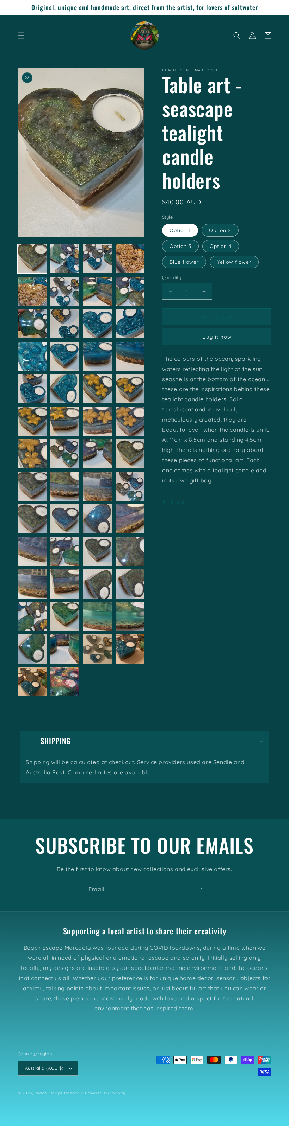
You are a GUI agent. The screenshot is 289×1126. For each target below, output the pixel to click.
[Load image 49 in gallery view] (32, 649)
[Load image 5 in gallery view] (32, 291)
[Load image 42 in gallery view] (65, 584)
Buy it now (217, 336)
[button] (21, 35)
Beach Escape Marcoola (59, 1092)
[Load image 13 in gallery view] (32, 356)
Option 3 (180, 246)
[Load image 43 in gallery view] (97, 584)
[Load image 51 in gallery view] (97, 649)
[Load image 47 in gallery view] (97, 616)
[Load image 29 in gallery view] (32, 486)
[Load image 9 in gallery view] (32, 323)
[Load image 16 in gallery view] (130, 356)
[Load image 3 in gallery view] (97, 258)
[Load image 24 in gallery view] (130, 421)
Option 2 (220, 230)
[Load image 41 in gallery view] (32, 584)
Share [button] (177, 502)
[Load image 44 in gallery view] (130, 584)
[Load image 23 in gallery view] (97, 421)
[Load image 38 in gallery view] (65, 551)
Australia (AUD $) (44, 1068)
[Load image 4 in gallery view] (130, 258)
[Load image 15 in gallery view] (97, 356)
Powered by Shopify (105, 1092)
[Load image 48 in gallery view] (130, 616)
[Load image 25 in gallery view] (32, 453)
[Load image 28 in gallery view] (130, 453)
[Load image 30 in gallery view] (65, 486)
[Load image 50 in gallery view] (65, 649)
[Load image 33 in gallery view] (32, 518)
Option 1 (180, 230)
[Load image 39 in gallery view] (97, 551)
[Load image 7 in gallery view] (97, 291)
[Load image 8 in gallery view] (130, 291)
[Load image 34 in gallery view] (65, 518)
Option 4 (221, 246)
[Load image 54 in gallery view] (65, 681)
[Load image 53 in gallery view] (32, 681)
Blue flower (184, 262)
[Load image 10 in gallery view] (65, 323)
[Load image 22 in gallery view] (65, 421)
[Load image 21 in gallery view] (32, 421)
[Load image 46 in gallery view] (65, 616)
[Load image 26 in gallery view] (65, 453)
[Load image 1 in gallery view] (32, 258)
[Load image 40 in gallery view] (130, 551)
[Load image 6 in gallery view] (65, 291)
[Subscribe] (200, 889)
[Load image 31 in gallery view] (97, 486)
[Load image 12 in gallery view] (130, 323)
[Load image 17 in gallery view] (32, 388)
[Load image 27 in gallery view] (97, 453)
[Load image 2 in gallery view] (65, 258)
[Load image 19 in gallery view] (97, 388)
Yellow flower (234, 262)
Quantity (171, 277)
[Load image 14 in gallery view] (65, 356)
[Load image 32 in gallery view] (130, 486)
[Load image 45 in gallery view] (32, 616)
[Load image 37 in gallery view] (32, 551)
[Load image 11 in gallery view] (97, 323)
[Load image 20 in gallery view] (130, 388)
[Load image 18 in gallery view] (65, 388)
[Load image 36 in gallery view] (130, 518)
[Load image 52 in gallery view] (130, 649)
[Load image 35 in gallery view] (97, 518)
